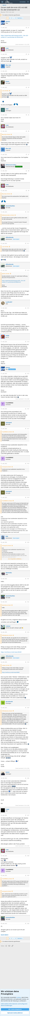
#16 (28, 408)
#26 (28, 778)
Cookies (18, 997)
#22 (28, 602)
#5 (28, 115)
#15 (28, 373)
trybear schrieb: (6, 665)
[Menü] (2, 2)
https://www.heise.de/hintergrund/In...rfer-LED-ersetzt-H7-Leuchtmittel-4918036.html (14, 36)
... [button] (13, 18)
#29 (28, 875)
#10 (28, 212)
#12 (28, 270)
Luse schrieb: (5, 90)
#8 (28, 171)
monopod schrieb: (6, 466)
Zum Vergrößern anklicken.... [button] (15, 559)
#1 (28, 27)
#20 (28, 542)
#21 (28, 578)
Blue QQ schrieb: (6, 134)
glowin (4, 12)
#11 (28, 243)
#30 (28, 923)
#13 (28, 308)
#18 (28, 463)
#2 (28, 54)
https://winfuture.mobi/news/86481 (11, 652)
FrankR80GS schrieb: (7, 432)
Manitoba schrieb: (6, 605)
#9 (28, 190)
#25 (28, 707)
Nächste (20, 18)
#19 (28, 497)
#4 (28, 87)
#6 (28, 131)
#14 (28, 341)
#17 (28, 428)
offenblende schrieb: (7, 635)
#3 (28, 71)
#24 (28, 662)
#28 (28, 855)
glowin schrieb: (5, 273)
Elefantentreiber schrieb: (8, 215)
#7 (28, 154)
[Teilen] (26, 28)
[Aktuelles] (28, 1)
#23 (28, 632)
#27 (28, 815)
